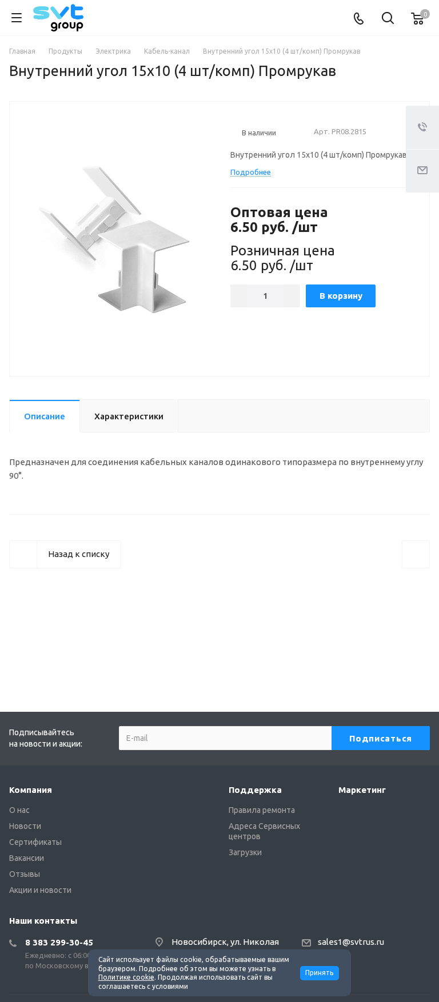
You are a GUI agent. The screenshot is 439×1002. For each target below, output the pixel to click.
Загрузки (245, 852)
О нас (19, 810)
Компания (30, 790)
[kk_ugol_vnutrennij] (116, 238)
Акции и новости (40, 890)
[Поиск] (388, 19)
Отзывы (24, 874)
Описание (44, 416)
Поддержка (255, 790)
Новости (25, 826)
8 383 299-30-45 (59, 942)
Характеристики (128, 416)
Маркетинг (362, 790)
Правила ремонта (262, 810)
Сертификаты (35, 842)
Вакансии (26, 858)
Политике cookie (126, 977)
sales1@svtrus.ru (351, 942)
